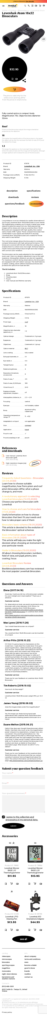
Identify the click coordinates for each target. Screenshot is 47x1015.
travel (27, 429)
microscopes (7, 959)
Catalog (12, 10)
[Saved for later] (32, 6)
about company (30, 956)
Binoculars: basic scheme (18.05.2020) (22, 524)
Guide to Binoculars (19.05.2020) (19, 550)
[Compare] (36, 6)
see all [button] (23, 939)
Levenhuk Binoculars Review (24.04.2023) (16, 564)
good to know (29, 968)
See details (30, 1)
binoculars (6, 962)
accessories (36, 203)
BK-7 (26, 348)
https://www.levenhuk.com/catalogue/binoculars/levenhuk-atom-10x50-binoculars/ (24, 611)
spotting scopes (8, 965)
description (12, 191)
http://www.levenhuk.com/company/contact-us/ (25, 761)
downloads (13, 197)
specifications (33, 191)
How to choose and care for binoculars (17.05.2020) (21, 510)
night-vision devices (9, 974)
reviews (35, 197)
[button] (29, 6)
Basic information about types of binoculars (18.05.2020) (18, 536)
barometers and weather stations (8, 978)
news (26, 962)
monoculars (6, 971)
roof (26, 322)
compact (28, 425)
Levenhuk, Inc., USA (32, 166)
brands (27, 971)
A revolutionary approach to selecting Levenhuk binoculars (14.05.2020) (21, 497)
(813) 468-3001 (8, 986)
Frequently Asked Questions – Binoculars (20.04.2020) (23, 479)
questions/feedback (14, 203)
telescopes (6, 956)
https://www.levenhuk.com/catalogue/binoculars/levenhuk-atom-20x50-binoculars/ (24, 616)
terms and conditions (32, 959)
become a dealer (30, 965)
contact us (28, 977)
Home (4, 10)
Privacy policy (7, 1012)
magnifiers (6, 968)
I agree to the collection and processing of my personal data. (22, 818)
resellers (27, 974)
